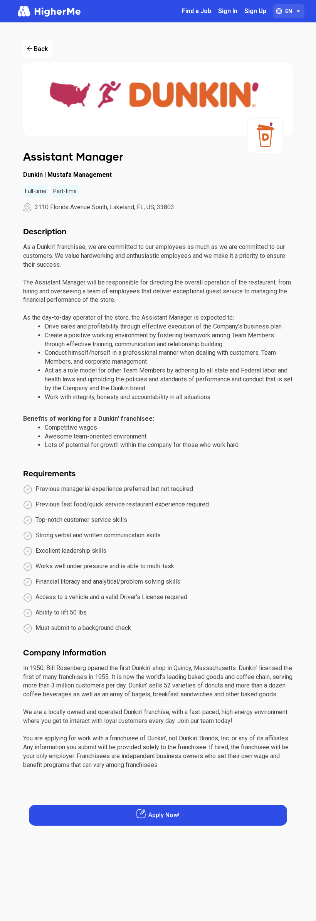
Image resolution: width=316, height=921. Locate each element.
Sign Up (255, 11)
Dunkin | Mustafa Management (67, 174)
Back (41, 48)
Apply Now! (164, 815)
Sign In (227, 11)
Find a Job (196, 11)
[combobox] (288, 11)
